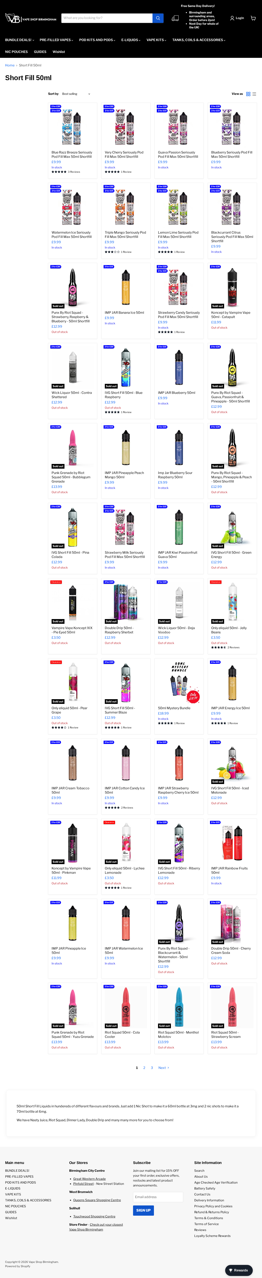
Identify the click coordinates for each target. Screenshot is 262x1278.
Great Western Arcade (89, 1179)
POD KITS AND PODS (96, 40)
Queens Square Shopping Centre (97, 1200)
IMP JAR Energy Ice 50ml (230, 708)
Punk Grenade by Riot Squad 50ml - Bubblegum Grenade (71, 477)
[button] (238, 18)
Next (162, 1068)
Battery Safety (204, 1188)
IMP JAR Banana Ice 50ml (124, 313)
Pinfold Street (83, 1184)
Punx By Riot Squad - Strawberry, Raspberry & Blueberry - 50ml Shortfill (71, 317)
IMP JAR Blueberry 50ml (176, 393)
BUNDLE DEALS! (18, 40)
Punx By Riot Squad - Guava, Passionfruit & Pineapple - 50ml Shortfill (230, 397)
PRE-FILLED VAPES (55, 40)
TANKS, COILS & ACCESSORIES (198, 40)
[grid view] (248, 94)
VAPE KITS (156, 40)
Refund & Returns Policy (211, 1212)
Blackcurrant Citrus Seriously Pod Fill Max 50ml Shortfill (232, 237)
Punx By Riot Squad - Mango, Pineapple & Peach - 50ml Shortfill (231, 477)
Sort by (53, 94)
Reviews (200, 1230)
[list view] (254, 94)
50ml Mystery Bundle (174, 708)
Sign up (143, 1210)
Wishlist (59, 52)
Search (199, 1171)
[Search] (158, 18)
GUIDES (40, 52)
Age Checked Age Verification (216, 1182)
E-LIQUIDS (130, 40)
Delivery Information (209, 1200)
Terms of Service (206, 1224)
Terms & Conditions (208, 1218)
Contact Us (202, 1194)
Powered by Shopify (17, 1266)
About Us (201, 1176)
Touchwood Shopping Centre (94, 1216)
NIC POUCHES (16, 52)
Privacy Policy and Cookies (213, 1206)
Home (10, 65)
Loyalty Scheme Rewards (212, 1236)
